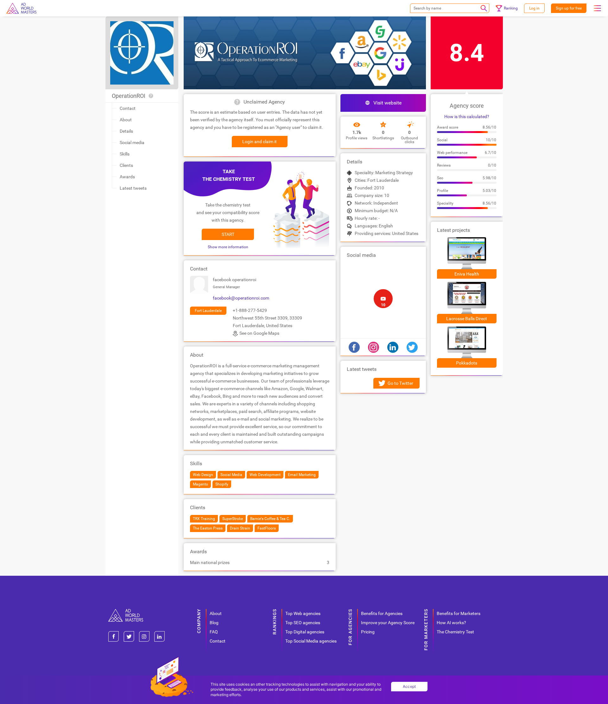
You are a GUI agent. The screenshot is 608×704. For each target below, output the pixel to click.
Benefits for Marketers (458, 613)
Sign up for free (569, 8)
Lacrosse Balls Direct (466, 318)
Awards (127, 176)
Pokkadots (466, 362)
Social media (132, 142)
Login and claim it (259, 141)
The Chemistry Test (455, 631)
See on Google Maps (259, 333)
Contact (128, 108)
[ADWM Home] (125, 611)
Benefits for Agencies (381, 613)
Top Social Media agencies (311, 641)
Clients (126, 165)
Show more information (228, 247)
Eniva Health (466, 273)
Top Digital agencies (304, 631)
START (228, 234)
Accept (409, 686)
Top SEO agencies (302, 622)
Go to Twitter (400, 383)
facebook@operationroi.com (241, 298)
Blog (214, 622)
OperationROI (128, 95)
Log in (534, 8)
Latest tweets (133, 188)
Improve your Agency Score (388, 622)
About (126, 119)
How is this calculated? (466, 116)
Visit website (387, 103)
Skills (125, 153)
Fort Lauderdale (208, 310)
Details (126, 131)
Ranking (511, 8)
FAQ (214, 631)
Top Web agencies (302, 613)
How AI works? (451, 622)
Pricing (368, 631)
